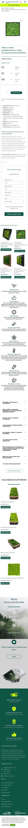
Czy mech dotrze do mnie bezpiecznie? (10, 440)
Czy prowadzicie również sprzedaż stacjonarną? (12, 425)
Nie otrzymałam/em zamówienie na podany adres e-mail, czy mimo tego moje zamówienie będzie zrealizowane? (13, 448)
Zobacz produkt (5, 507)
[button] (2, 2)
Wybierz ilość (6, 63)
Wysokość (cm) (8, 186)
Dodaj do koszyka (16, 92)
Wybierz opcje (5, 583)
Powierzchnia (8, 192)
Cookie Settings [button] (5, 825)
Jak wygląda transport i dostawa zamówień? (12, 433)
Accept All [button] (12, 825)
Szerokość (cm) (8, 180)
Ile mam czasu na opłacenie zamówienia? (11, 418)
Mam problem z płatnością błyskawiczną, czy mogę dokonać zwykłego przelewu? (12, 411)
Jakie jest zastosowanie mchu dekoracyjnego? (11, 457)
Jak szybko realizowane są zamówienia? (10, 402)
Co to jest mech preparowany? (12, 464)
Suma (6, 198)
